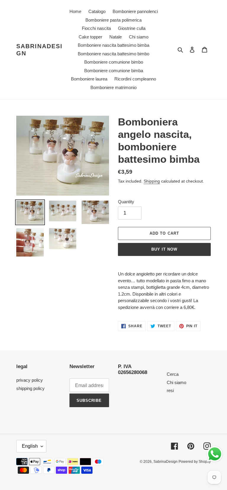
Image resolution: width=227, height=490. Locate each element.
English (30, 446)
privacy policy (29, 380)
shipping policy (30, 388)
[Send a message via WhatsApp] (214, 454)
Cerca (173, 374)
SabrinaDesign (39, 50)
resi (170, 390)
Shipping (152, 181)
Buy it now (164, 249)
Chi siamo (176, 382)
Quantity (126, 201)
